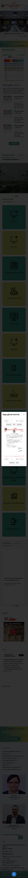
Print (14, 424)
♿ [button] (14, 874)
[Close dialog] (23, 414)
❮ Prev (6, 421)
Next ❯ (21, 421)
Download (19, 424)
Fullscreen (9, 424)
